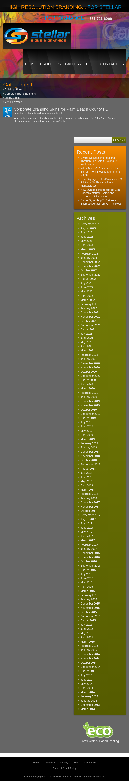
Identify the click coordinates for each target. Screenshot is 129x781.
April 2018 (87, 485)
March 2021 (88, 350)
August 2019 (88, 418)
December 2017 (90, 502)
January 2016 (89, 599)
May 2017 (86, 531)
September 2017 (90, 515)
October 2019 (89, 409)
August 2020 (88, 380)
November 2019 (90, 405)
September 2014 (90, 666)
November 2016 (90, 557)
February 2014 (89, 696)
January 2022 (89, 308)
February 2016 (89, 595)
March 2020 (88, 388)
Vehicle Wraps (13, 102)
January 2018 (89, 498)
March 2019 (88, 439)
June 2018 (87, 477)
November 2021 (90, 316)
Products (50, 64)
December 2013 (90, 704)
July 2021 (86, 333)
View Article (59, 121)
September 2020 (90, 375)
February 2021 (89, 354)
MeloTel (100, 776)
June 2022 (87, 287)
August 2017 (88, 519)
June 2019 (87, 426)
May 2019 (86, 430)
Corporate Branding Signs (20, 93)
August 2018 (88, 468)
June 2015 (87, 628)
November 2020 (90, 367)
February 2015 (89, 645)
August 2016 (88, 570)
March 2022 (88, 300)
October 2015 (89, 612)
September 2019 (90, 413)
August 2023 (88, 228)
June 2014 (87, 679)
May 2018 (86, 481)
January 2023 (89, 257)
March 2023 (88, 249)
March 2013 (88, 709)
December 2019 (90, 401)
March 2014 (88, 692)
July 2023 (86, 232)
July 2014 (86, 675)
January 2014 (89, 700)
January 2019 (89, 447)
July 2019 (86, 422)
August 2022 (88, 278)
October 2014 (89, 662)
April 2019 (87, 435)
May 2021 (86, 342)
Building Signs (13, 89)
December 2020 (90, 363)
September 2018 (90, 464)
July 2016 (86, 574)
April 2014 (87, 688)
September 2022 (90, 274)
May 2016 (86, 582)
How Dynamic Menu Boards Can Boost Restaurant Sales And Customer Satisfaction (100, 193)
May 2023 (86, 240)
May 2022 (86, 291)
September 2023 (90, 224)
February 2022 (89, 304)
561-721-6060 (100, 19)
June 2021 (87, 337)
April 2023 (87, 245)
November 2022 (90, 266)
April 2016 (87, 586)
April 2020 (87, 384)
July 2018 (86, 472)
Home (30, 64)
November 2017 (90, 506)
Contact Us (112, 64)
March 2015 (88, 641)
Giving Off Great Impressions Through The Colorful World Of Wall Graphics (99, 161)
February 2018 (89, 493)
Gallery (73, 64)
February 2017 (89, 544)
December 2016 (90, 553)
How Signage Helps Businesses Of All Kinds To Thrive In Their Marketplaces (102, 182)
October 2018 (89, 460)
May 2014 (86, 683)
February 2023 (89, 253)
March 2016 (88, 591)
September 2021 (90, 325)
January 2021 (89, 359)
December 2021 (90, 312)
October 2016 (89, 561)
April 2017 (87, 536)
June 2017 (87, 527)
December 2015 (90, 603)
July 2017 (86, 523)
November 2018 (90, 456)
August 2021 (88, 329)
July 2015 (86, 624)
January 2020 (89, 397)
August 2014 (88, 671)
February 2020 (89, 392)
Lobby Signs (12, 97)
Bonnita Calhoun (37, 113)
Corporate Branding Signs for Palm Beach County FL (61, 109)
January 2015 (89, 650)
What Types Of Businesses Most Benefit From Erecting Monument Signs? (100, 171)
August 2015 (88, 620)
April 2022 (87, 295)
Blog (91, 64)
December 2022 (90, 262)
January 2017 (89, 548)
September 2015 (90, 616)
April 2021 (87, 346)
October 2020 (89, 371)
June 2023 (87, 236)
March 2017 (88, 540)
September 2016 (90, 565)
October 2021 (89, 321)
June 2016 (87, 578)
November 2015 (90, 607)
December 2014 (90, 654)
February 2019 (89, 443)
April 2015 (87, 637)
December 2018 (90, 451)
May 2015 (86, 633)
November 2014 (90, 658)
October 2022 (89, 270)
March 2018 (88, 489)
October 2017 (89, 510)
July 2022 (86, 283)
